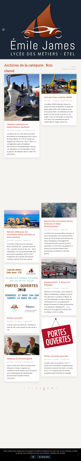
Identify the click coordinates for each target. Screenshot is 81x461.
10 (52, 388)
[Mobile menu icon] (3, 29)
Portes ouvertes (14, 318)
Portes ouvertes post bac (56, 356)
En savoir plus (44, 457)
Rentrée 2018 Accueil (17, 177)
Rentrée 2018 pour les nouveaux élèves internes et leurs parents (21, 234)
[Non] (78, 455)
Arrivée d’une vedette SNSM (58, 97)
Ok (33, 457)
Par (18, 130)
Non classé (10, 130)
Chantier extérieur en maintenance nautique (18, 125)
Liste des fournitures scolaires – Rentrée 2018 (56, 168)
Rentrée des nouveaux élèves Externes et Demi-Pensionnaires (58, 224)
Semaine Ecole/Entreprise (19, 358)
